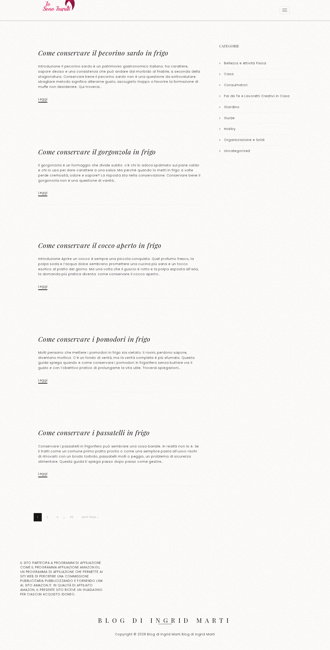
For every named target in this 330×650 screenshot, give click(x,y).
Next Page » (90, 517)
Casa (228, 74)
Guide (229, 118)
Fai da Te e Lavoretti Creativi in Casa (256, 96)
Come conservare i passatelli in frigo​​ (94, 432)
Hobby (229, 129)
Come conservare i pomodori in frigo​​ (94, 339)
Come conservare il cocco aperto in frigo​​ (99, 245)
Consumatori (235, 85)
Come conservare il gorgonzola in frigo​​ (97, 151)
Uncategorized (237, 151)
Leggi (42, 99)
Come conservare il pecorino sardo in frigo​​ (103, 52)
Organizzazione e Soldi (244, 140)
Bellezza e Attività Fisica (245, 63)
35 (71, 517)
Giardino (232, 107)
